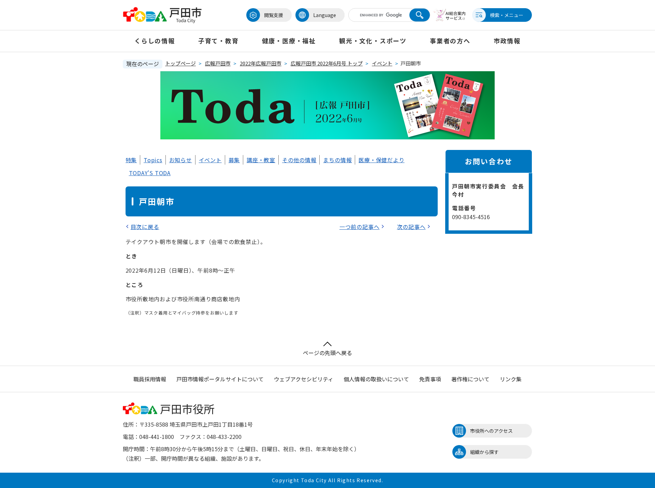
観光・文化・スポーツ (373, 40)
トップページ (180, 63)
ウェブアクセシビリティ (303, 379)
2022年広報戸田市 (260, 63)
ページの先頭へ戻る (327, 353)
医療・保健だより (381, 160)
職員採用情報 (149, 379)
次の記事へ (411, 227)
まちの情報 (337, 160)
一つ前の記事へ (359, 227)
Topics (153, 160)
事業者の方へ (450, 40)
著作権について (470, 379)
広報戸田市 (218, 63)
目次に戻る (145, 227)
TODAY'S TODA (150, 173)
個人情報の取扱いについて (376, 379)
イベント (382, 63)
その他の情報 (299, 160)
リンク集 (511, 379)
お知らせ (180, 160)
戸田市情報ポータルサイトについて (220, 379)
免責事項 (430, 379)
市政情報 (507, 40)
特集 (131, 160)
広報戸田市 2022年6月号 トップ (327, 63)
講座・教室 (261, 160)
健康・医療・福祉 (289, 40)
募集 (234, 160)
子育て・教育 (218, 40)
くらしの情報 (154, 40)
